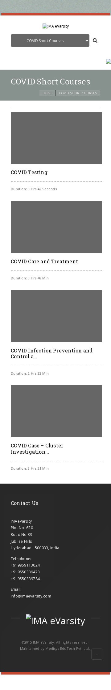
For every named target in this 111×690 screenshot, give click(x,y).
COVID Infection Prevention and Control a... (51, 353)
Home (47, 93)
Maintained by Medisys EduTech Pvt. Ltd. (55, 648)
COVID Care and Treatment (44, 261)
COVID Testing (29, 172)
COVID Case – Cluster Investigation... (37, 448)
